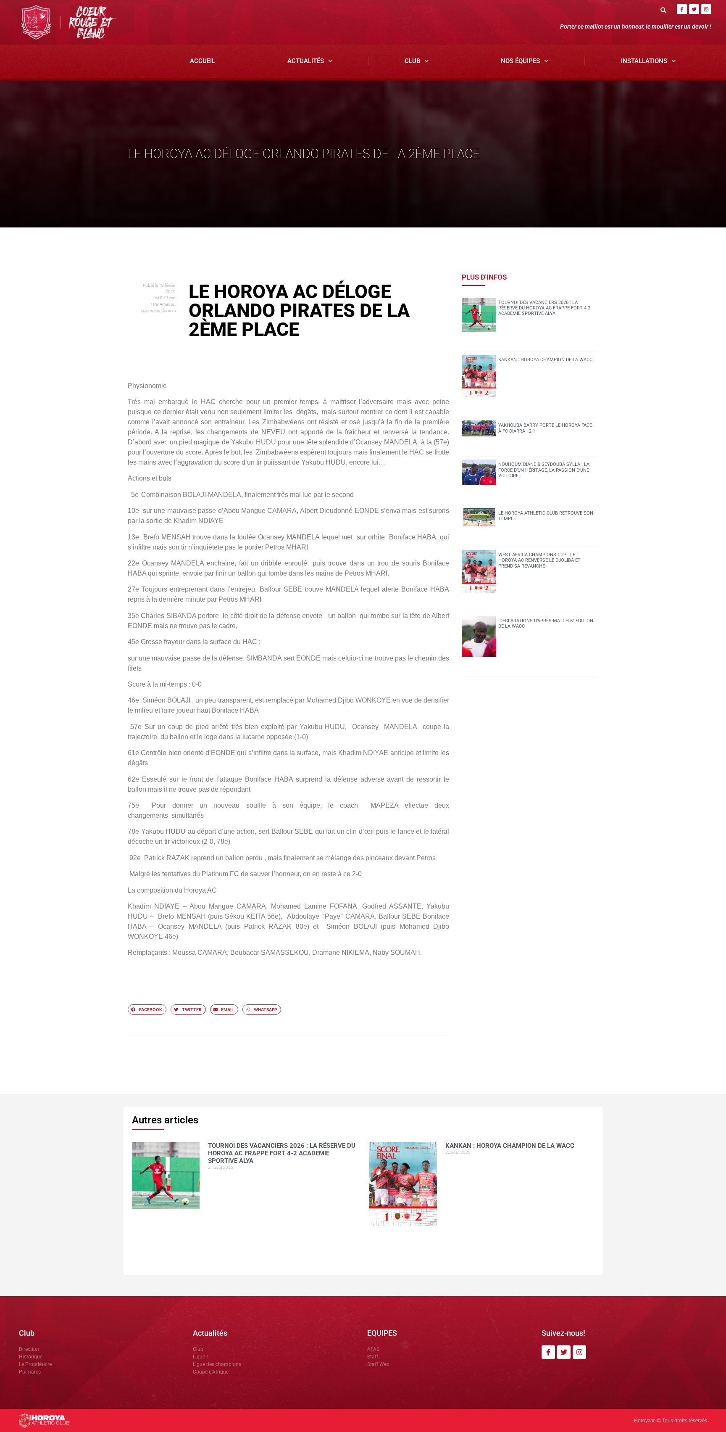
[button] (663, 10)
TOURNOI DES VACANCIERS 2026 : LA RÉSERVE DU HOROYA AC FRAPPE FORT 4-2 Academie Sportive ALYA (544, 308)
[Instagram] (706, 9)
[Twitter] (694, 9)
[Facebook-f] (682, 9)
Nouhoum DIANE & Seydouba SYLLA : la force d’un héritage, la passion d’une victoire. (543, 470)
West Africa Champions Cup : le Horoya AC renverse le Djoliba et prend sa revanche (539, 560)
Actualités (305, 61)
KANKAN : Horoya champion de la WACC (545, 359)
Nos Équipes (520, 61)
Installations (644, 61)
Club (412, 61)
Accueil (202, 61)
